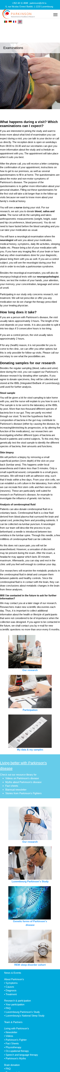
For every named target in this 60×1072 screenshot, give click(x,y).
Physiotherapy (13, 1047)
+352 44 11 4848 (20, 3)
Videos (9, 1035)
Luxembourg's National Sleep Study (25, 1015)
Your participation (15, 1004)
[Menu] (55, 14)
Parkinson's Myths (16, 1058)
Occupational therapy (17, 1051)
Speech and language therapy (22, 1054)
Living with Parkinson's (16, 1028)
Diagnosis (11, 990)
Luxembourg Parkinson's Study (23, 1011)
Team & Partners (13, 1022)
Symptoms (12, 983)
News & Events (12, 972)
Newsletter (11, 1032)
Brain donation (12, 1065)
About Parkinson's (14, 979)
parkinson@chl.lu (38, 3)
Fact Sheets (12, 1043)
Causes (10, 986)
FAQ (8, 1008)
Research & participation (17, 1000)
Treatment (11, 994)
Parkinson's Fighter (16, 1039)
